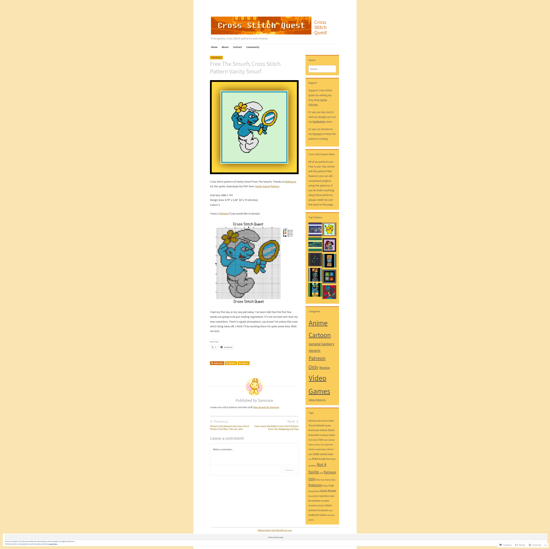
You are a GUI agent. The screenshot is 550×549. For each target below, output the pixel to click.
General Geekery (321, 343)
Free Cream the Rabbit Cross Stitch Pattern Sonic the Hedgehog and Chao (276, 424)
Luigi (310, 459)
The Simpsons (322, 510)
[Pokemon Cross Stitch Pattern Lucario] (329, 292)
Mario (315, 458)
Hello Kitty (311, 449)
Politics (325, 485)
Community (252, 47)
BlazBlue (328, 425)
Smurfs (232, 363)
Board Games (313, 430)
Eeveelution (324, 435)
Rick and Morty (313, 496)
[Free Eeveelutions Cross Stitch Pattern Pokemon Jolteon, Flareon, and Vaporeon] (329, 261)
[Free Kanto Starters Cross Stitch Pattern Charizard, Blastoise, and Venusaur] (315, 275)
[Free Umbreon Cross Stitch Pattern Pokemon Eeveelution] (315, 260)
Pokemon (315, 485)
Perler (322, 480)
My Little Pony (324, 458)
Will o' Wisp (331, 515)
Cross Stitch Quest (320, 27)
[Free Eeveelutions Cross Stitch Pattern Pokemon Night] (315, 230)
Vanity (245, 363)
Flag (320, 439)
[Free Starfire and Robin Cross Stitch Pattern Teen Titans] (329, 245)
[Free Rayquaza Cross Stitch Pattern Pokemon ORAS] (315, 245)
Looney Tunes (326, 453)
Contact (237, 47)
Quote (323, 490)
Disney (331, 429)
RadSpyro (290, 181)
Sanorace (216, 57)
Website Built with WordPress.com (275, 530)
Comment (288, 470)
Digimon (323, 430)
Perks (318, 480)
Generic (315, 350)
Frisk (322, 444)
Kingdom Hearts (321, 449)
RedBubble (319, 121)
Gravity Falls (328, 444)
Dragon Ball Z (314, 435)
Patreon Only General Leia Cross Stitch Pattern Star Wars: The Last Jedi (229, 424)
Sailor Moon (324, 495)
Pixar (333, 479)
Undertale (313, 514)
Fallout (332, 435)
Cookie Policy (53, 544)
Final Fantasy (313, 440)
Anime (318, 322)
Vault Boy (323, 515)
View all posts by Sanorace (266, 407)
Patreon (223, 213)
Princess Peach (313, 491)
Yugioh (311, 519)
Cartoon (218, 363)
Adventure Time (314, 420)
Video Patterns (317, 400)
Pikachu (328, 479)
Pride (331, 485)
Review (324, 367)
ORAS (321, 473)
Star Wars (321, 505)
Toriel (330, 510)
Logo (316, 453)
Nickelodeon (312, 465)
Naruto (333, 459)
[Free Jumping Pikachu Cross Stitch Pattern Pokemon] (329, 230)
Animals (325, 420)
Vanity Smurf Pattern (267, 186)
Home (214, 47)
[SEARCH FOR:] (322, 69)
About (225, 47)
